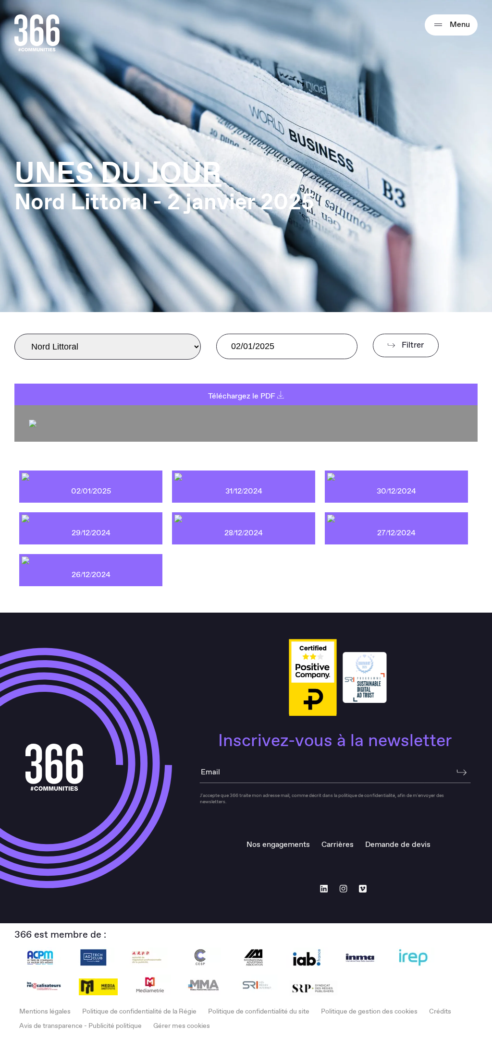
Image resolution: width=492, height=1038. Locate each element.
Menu (459, 25)
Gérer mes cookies (181, 1026)
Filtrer (412, 345)
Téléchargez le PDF (242, 396)
